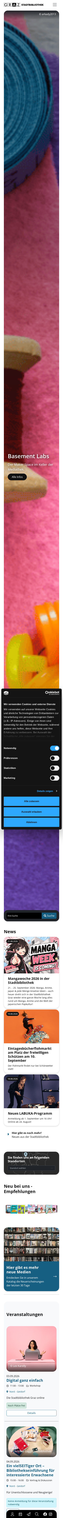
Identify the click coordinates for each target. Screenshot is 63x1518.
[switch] (54, 758)
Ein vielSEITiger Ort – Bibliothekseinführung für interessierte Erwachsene (30, 1470)
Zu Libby (17, 480)
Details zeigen (45, 791)
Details (31, 1413)
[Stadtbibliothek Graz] (24, 4)
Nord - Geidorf (17, 1391)
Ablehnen (31, 822)
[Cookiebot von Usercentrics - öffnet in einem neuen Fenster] (45, 693)
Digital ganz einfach (24, 1380)
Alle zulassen (31, 801)
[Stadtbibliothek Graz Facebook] (45, 1514)
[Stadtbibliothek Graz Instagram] (50, 1514)
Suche (50, 915)
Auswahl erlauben (31, 811)
